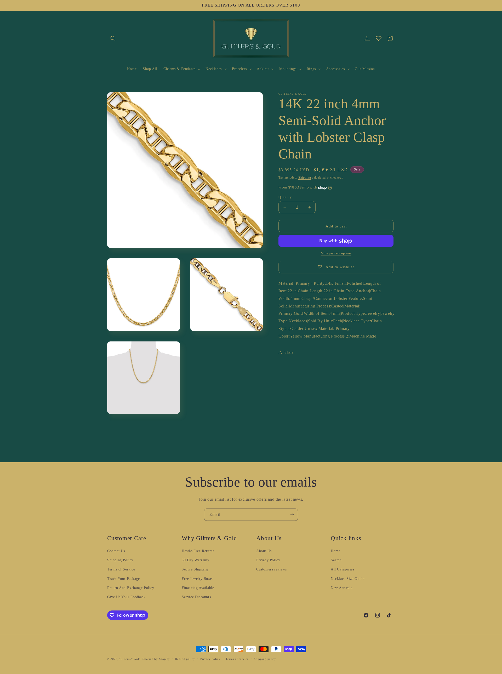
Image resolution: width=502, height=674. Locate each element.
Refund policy (185, 658)
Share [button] (289, 352)
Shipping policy (265, 658)
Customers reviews (271, 569)
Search (336, 560)
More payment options (336, 253)
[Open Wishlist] (378, 38)
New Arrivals (341, 588)
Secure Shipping (195, 569)
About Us (264, 551)
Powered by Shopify (156, 658)
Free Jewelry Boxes (197, 578)
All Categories (342, 569)
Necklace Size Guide (347, 578)
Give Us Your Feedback (126, 597)
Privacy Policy (268, 560)
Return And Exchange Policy (130, 588)
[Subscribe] (292, 515)
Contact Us (116, 551)
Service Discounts (196, 597)
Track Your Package (123, 578)
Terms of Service (121, 569)
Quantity (285, 197)
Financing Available (198, 588)
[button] (113, 38)
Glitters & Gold (130, 658)
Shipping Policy (120, 560)
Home (335, 551)
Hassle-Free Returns (198, 551)
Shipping (304, 177)
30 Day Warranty (195, 560)
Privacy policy (210, 658)
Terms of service (237, 658)
